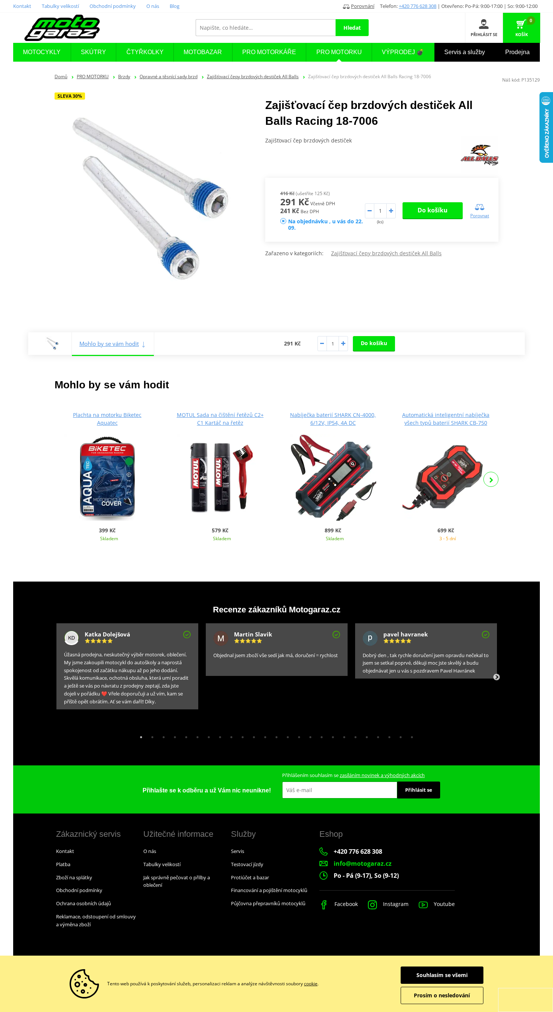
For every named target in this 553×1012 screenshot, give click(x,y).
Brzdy (124, 76)
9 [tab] (229, 735)
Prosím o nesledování (442, 995)
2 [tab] (150, 735)
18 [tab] (331, 735)
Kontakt (22, 6)
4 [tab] (173, 735)
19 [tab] (342, 735)
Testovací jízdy (247, 864)
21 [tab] (365, 735)
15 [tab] (297, 735)
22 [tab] (376, 735)
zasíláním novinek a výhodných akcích (382, 775)
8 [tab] (218, 735)
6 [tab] (196, 735)
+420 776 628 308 (417, 6)
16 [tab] (308, 735)
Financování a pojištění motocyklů (269, 890)
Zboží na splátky (74, 877)
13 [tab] (274, 735)
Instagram (395, 903)
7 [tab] (207, 735)
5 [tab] (184, 735)
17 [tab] (320, 735)
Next (490, 479)
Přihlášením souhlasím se (353, 775)
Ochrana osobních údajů (83, 903)
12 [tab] (263, 735)
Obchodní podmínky (113, 6)
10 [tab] (241, 735)
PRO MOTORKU (93, 76)
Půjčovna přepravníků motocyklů (268, 903)
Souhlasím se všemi (442, 975)
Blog (174, 6)
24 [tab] (399, 735)
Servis (237, 851)
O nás (152, 6)
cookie (311, 983)
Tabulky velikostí (60, 6)
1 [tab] (139, 735)
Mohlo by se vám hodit (109, 343)
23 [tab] (387, 735)
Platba (63, 864)
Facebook (345, 903)
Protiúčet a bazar (250, 877)
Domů (61, 76)
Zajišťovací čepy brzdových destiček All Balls (253, 76)
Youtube (443, 903)
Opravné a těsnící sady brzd (169, 76)
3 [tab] (162, 735)
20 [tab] (354, 735)
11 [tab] (252, 735)
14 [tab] (286, 735)
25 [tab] (410, 735)
